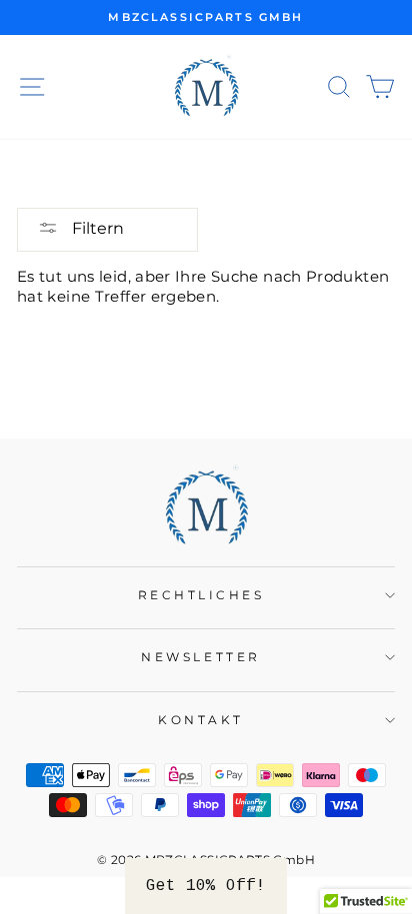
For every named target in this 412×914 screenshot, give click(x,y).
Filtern (96, 228)
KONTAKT (201, 720)
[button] (206, 886)
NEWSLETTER (200, 657)
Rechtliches (201, 595)
